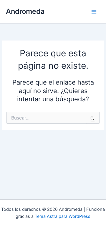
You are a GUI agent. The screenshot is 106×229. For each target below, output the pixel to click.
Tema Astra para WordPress (62, 216)
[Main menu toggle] (94, 12)
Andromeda (25, 11)
